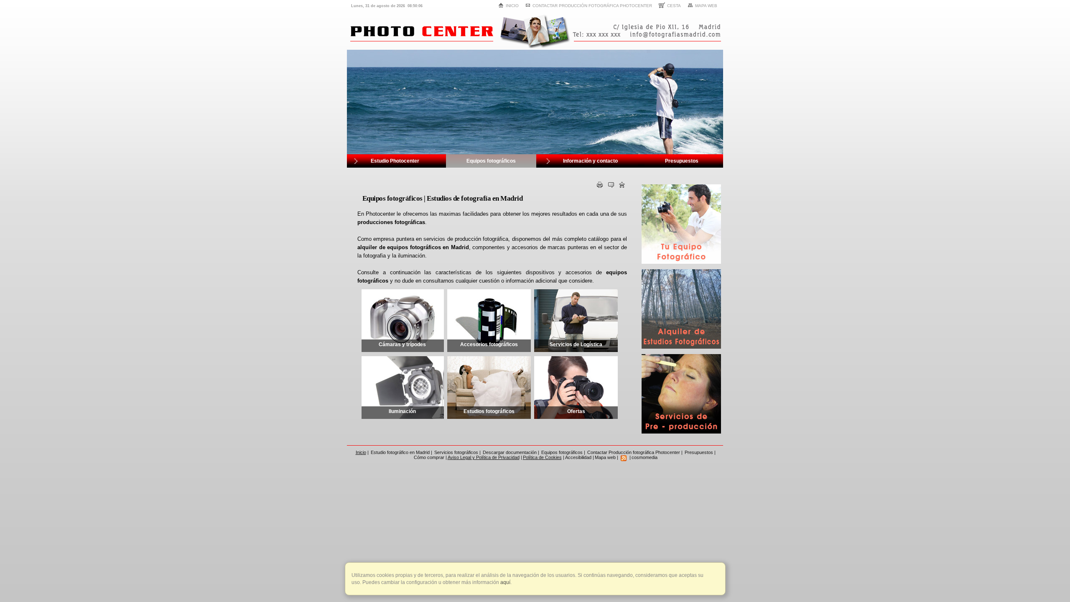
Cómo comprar (429, 457)
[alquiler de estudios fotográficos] (681, 347)
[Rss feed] (623, 457)
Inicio (512, 5)
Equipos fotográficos (562, 452)
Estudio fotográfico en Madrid (400, 452)
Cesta (674, 5)
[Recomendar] (611, 186)
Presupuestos (699, 452)
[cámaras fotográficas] (681, 262)
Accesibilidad (578, 457)
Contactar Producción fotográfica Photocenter (592, 5)
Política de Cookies (542, 457)
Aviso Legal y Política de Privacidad (484, 457)
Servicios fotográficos (456, 452)
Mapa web (706, 5)
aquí (504, 582)
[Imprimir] (600, 186)
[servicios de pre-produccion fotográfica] (681, 432)
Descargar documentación (510, 452)
